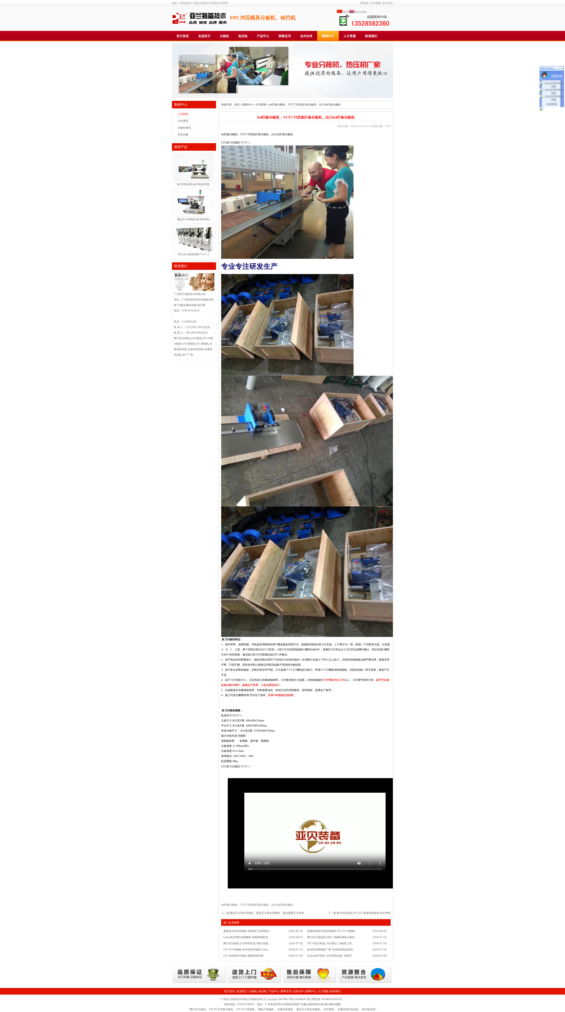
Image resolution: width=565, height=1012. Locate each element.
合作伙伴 (306, 36)
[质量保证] (199, 982)
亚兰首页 (183, 36)
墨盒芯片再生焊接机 (308, 1009)
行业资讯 (183, 120)
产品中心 (263, 36)
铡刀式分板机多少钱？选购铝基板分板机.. (331, 937)
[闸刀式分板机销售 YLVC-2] (194, 250)
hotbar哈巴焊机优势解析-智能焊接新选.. (246, 937)
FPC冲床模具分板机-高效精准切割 (243, 955)
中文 (345, 12)
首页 (237, 104)
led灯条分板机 (285, 904)
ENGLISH (361, 12)
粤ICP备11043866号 (295, 999)
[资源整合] (365, 982)
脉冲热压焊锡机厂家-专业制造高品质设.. (330, 949)
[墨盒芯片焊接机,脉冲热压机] (194, 215)
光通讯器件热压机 (348, 1009)
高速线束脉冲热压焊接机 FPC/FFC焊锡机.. (332, 931)
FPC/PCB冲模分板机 (221, 1009)
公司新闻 (183, 114)
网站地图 (334, 1004)
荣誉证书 (285, 36)
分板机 (224, 36)
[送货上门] (254, 982)
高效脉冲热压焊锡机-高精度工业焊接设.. (247, 931)
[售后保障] (310, 982)
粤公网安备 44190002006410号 (324, 999)
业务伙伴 (298, 991)
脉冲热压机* (369, 1009)
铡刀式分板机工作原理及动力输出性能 (245, 943)
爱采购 (364, 3)
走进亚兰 (204, 36)
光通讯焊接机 (285, 1009)
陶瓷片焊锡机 (266, 1009)
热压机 (243, 36)
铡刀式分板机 (198, 1009)
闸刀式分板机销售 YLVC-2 (193, 254)
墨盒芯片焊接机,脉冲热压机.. (194, 219)
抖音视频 (375, 3)
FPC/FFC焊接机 (245, 1009)
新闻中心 (328, 36)
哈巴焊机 (329, 1009)
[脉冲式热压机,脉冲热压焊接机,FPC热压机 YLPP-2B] (194, 180)
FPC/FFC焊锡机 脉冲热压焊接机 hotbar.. (246, 949)
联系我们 (371, 36)
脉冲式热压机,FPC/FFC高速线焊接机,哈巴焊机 (364, 912)
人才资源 (349, 36)
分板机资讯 (184, 127)
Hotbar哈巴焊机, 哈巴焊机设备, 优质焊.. (330, 955)
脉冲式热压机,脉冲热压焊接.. (194, 184)
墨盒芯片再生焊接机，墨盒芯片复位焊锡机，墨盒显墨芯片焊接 (267, 912)
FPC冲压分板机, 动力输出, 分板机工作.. (330, 943)
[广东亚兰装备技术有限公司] (199, 23)
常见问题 (183, 134)
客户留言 (387, 3)
